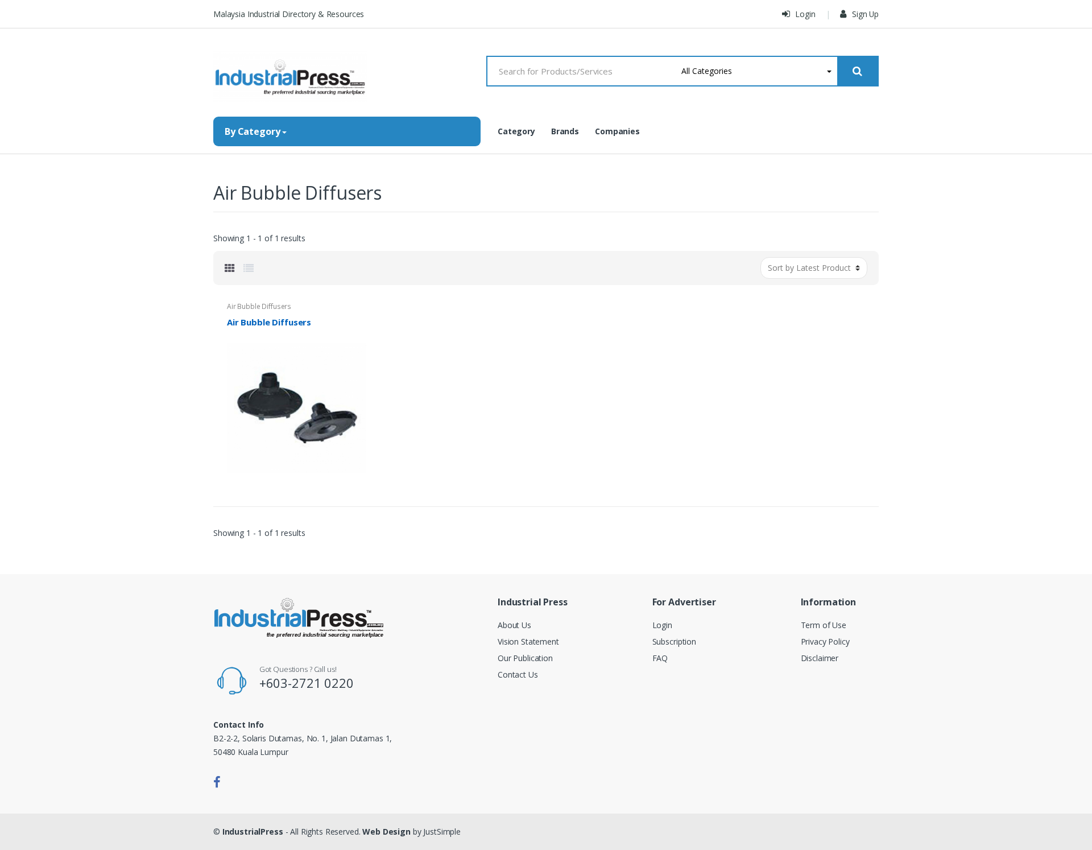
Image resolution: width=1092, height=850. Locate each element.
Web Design (386, 831)
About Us (514, 625)
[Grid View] (230, 268)
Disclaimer (820, 658)
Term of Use (823, 625)
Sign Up (864, 14)
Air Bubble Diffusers (259, 306)
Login (804, 14)
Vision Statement (528, 641)
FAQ (660, 658)
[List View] (248, 268)
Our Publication (525, 658)
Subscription (674, 641)
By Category (252, 131)
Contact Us (518, 674)
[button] (757, 71)
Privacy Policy (825, 641)
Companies (617, 131)
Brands (565, 131)
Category (516, 131)
